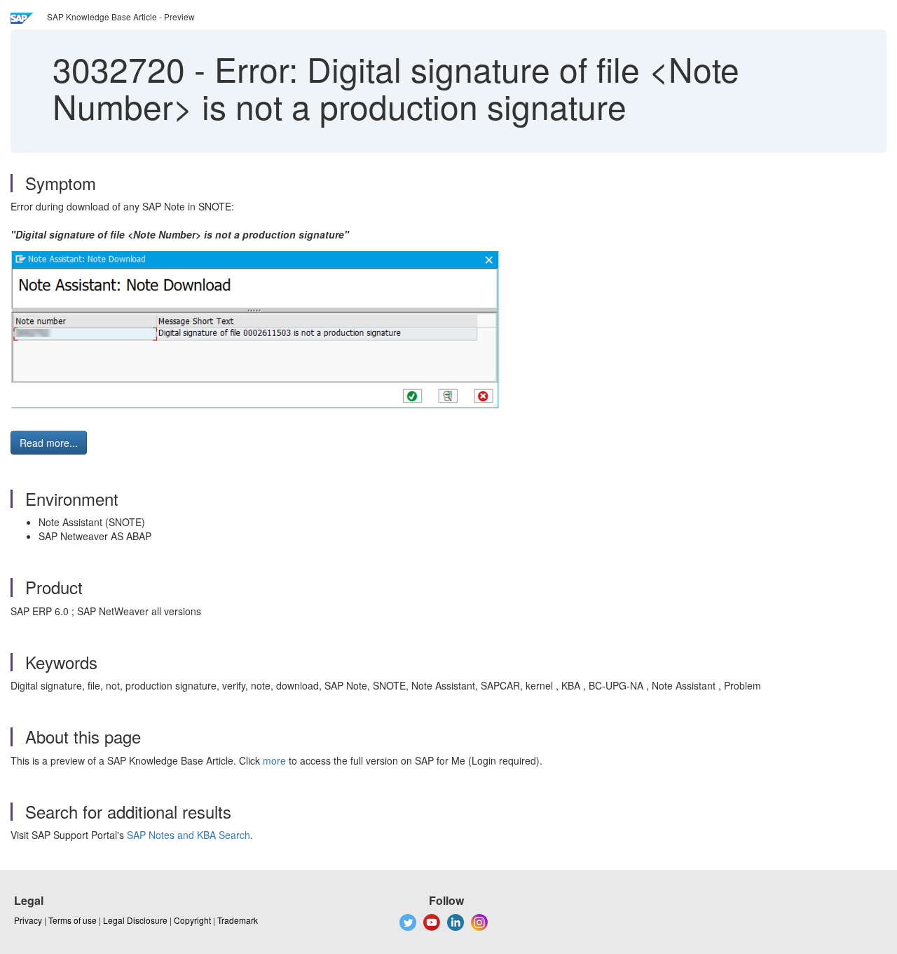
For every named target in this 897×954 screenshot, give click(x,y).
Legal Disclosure (135, 920)
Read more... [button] (49, 443)
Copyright (192, 920)
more (274, 760)
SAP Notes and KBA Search (188, 835)
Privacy (28, 920)
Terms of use (72, 920)
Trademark (237, 920)
